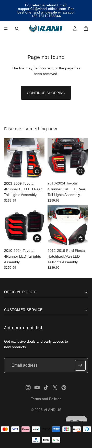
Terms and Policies (46, 399)
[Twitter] (55, 387)
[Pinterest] (64, 387)
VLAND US (52, 410)
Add (41, 171)
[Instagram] (28, 387)
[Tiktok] (46, 387)
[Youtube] (37, 387)
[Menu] (6, 28)
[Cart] (85, 28)
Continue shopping (46, 93)
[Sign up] (80, 365)
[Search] (16, 28)
